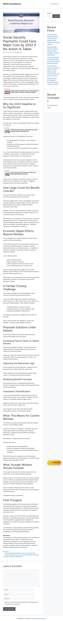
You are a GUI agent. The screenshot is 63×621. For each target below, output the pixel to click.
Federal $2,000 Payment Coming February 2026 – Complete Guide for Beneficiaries (24, 130)
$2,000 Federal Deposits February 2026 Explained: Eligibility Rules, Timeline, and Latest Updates (24, 91)
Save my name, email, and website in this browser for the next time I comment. (21, 603)
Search (49, 13)
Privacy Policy (54, 4)
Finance (7, 551)
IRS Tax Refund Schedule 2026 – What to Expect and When (20, 553)
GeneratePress (42, 618)
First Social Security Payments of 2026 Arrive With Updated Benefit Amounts (23, 173)
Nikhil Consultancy (12, 4)
